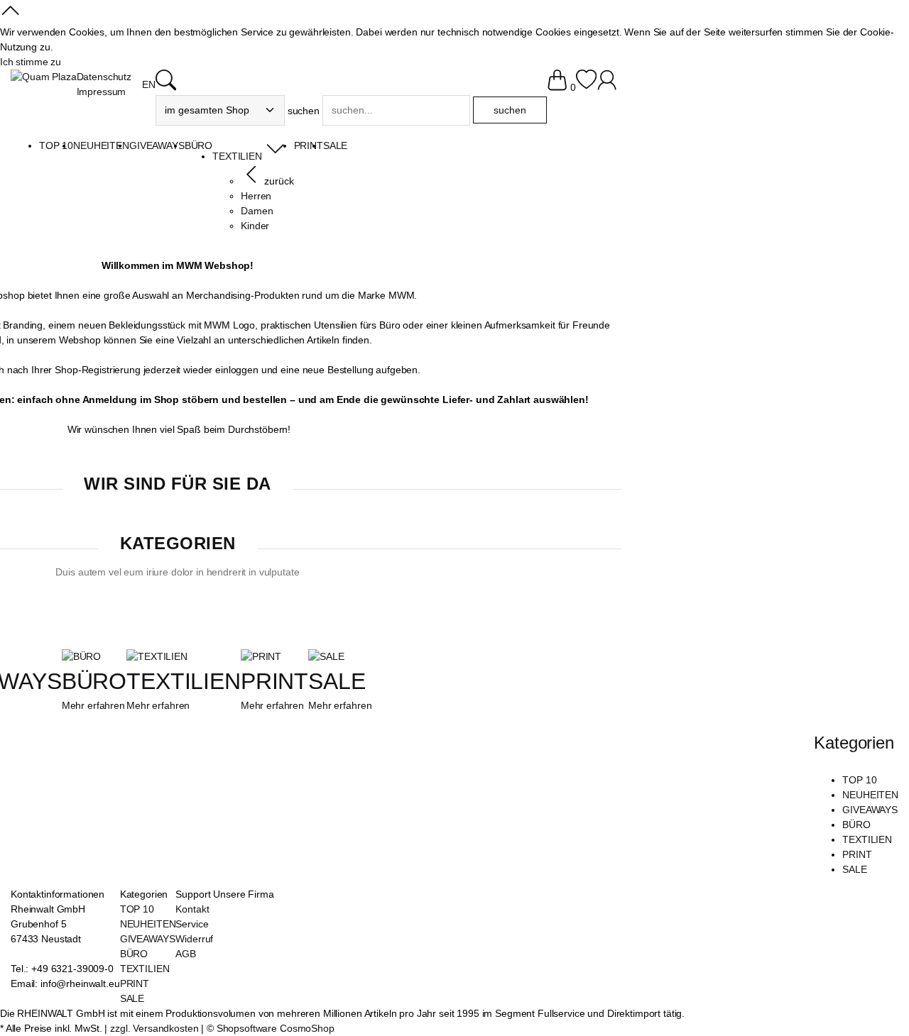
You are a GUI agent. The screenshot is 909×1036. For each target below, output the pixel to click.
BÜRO (94, 681)
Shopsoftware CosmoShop (275, 1028)
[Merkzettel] (586, 87)
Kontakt (192, 909)
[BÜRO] (81, 656)
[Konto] (607, 87)
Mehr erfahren (93, 705)
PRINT (274, 681)
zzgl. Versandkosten (154, 1028)
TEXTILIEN (183, 681)
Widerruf (194, 938)
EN (149, 84)
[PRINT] (261, 656)
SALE (336, 681)
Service (191, 924)
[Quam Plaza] (44, 77)
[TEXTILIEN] (156, 656)
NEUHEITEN (870, 794)
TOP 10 (859, 780)
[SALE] (326, 656)
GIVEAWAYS (870, 809)
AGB (185, 953)
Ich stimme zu (30, 61)
